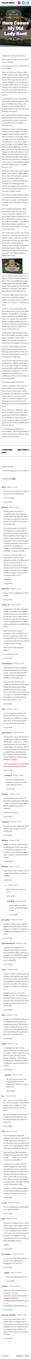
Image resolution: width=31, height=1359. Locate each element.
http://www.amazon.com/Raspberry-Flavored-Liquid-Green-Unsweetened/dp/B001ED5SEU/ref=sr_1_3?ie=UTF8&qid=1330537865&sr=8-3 (16, 1301)
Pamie (9, 17)
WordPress (5, 1356)
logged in (13, 471)
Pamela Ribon (8, 3)
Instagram (19, 1356)
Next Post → (23, 450)
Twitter (27, 1356)
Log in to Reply (7, 502)
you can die (5, 415)
